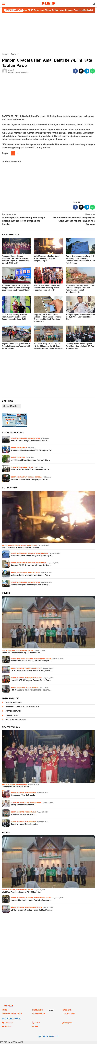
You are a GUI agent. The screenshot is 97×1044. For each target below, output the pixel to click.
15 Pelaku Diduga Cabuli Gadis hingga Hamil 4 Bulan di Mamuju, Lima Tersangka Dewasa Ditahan (16, 287)
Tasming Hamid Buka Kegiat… (24, 824)
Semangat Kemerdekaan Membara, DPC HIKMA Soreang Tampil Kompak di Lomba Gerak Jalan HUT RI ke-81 (15, 259)
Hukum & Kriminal (35, 477)
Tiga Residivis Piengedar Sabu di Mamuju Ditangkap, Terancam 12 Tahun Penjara (16, 345)
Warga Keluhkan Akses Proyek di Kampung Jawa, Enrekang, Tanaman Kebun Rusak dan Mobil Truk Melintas (80, 259)
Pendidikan (21, 687)
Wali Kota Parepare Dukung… (24, 814)
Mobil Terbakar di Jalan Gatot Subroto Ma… (21, 547)
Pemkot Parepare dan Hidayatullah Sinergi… (30, 584)
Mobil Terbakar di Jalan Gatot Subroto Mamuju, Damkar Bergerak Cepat (46, 258)
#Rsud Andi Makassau (16, 719)
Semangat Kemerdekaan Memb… (16, 787)
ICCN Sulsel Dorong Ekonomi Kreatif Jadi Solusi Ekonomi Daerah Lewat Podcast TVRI (14, 316)
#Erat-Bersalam (13, 711)
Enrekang (44, 553)
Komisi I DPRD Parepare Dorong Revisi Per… (31, 680)
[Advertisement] (48, 32)
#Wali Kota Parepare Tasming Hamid (22, 706)
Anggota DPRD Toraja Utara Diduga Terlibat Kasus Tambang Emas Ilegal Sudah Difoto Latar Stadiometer (47, 318)
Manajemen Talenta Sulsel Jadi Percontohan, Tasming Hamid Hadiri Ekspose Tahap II (47, 287)
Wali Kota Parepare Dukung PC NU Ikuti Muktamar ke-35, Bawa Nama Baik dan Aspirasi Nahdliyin (48, 345)
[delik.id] (48, 3)
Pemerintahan (21, 650)
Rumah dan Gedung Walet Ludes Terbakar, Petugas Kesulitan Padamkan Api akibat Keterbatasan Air (80, 288)
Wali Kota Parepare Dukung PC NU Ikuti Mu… (22, 652)
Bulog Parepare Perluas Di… (23, 804)
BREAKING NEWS (34, 438)
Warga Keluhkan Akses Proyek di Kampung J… (32, 555)
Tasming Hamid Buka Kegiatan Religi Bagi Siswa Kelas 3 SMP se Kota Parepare (80, 345)
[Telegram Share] (86, 71)
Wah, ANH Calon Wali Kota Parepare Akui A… (31, 469)
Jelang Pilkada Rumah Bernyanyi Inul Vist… (30, 479)
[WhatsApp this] (92, 71)
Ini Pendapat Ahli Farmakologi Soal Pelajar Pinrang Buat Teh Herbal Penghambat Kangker (23, 219)
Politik (30, 467)
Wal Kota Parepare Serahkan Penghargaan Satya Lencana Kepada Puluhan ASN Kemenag (74, 219)
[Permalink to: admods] (4, 70)
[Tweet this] (81, 71)
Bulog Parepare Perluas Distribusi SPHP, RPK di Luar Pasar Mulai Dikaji (80, 316)
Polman (35, 687)
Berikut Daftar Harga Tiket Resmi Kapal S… (30, 440)
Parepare (11, 650)
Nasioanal (21, 658)
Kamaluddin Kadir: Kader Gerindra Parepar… (31, 661)
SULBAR (34, 545)
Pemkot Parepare (14, 702)
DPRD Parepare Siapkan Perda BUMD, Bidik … (31, 670)
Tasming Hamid (12, 715)
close (51, 1010)
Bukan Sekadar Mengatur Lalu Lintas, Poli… (30, 575)
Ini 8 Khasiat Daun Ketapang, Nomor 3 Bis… (30, 460)
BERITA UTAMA (22, 438)
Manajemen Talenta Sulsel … (23, 795)
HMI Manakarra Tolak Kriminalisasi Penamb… (31, 690)
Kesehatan (21, 457)
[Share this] (75, 71)
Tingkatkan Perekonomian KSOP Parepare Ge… (32, 450)
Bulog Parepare (23, 802)
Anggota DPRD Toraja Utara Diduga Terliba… (31, 565)
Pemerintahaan (11, 727)
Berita (13, 438)
